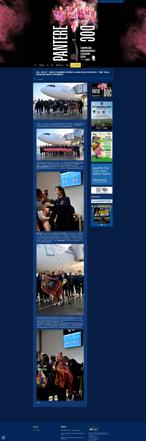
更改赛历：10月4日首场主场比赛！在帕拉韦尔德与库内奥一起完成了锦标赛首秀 (72, 438)
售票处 (67, 65)
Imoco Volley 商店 (75, 65)
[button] (3, 437)
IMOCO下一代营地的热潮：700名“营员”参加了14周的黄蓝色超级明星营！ (72, 434)
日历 (47, 65)
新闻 (52, 65)
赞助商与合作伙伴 (59, 65)
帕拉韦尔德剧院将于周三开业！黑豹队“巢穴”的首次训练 (71, 430)
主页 (35, 65)
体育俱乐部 (41, 65)
